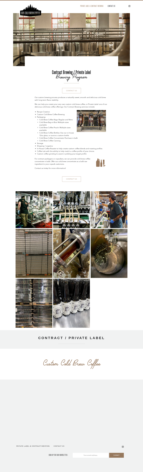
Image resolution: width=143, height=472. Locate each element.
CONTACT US (71, 91)
